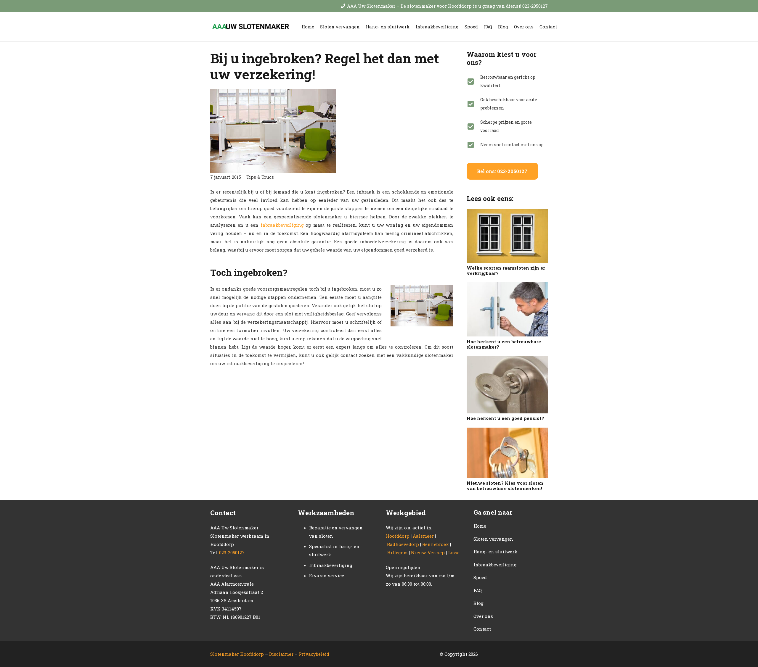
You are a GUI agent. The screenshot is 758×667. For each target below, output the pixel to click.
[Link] (250, 27)
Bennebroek (435, 544)
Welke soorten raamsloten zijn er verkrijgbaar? (506, 270)
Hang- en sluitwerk (495, 552)
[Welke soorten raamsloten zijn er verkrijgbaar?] (507, 236)
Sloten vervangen (493, 539)
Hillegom (397, 552)
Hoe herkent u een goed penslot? (505, 418)
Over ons (483, 616)
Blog (478, 603)
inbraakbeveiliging (282, 225)
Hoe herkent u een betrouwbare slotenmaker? (504, 344)
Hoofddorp (397, 536)
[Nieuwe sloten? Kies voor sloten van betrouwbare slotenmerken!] (507, 453)
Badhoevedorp (403, 544)
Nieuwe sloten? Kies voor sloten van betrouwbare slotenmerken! (505, 485)
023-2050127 (232, 552)
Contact (482, 629)
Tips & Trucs (260, 177)
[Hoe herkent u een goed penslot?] (507, 384)
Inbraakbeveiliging (495, 565)
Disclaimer (282, 654)
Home (479, 526)
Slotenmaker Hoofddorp (237, 654)
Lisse (454, 552)
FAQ (477, 590)
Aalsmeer (423, 536)
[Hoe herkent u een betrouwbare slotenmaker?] (507, 309)
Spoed (480, 577)
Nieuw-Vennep (428, 552)
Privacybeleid (314, 654)
